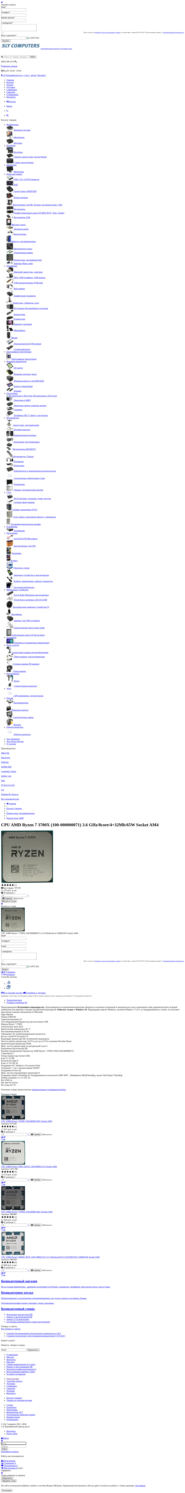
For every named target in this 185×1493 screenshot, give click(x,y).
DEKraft (5, 762)
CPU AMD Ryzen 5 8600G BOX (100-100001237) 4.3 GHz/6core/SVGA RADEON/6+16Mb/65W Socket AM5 (50, 1257)
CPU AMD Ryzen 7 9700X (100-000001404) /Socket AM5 (27, 1212)
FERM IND (6, 767)
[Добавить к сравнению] (3, 1137)
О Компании (12, 94)
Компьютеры (13, 124)
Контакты (11, 97)
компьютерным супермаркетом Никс (49, 1089)
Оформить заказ (9, 1481)
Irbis (3, 780)
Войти (4, 1449)
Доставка (11, 87)
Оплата (10, 85)
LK (2, 790)
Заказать (5, 41)
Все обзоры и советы (10, 1329)
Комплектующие (14, 174)
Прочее (10, 698)
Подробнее (140, 1485)
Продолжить (7, 1478)
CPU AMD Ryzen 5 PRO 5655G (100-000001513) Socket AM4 (29, 1166)
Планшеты (11, 637)
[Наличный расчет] (9, 983)
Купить (5, 969)
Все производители (10, 799)
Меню (9, 106)
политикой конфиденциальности (173, 32)
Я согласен (6, 1490)
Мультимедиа (13, 418)
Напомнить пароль (10, 1451)
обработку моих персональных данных (107, 32)
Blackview (5, 758)
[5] (13, 885)
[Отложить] (3, 1139)
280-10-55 (8, 61)
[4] (10, 885)
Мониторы (12, 165)
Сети (9, 492)
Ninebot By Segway (10, 794)
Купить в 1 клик (9, 901)
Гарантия (11, 92)
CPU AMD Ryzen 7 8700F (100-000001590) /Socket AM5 (26, 1121)
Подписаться (33, 1350)
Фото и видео (13, 645)
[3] (8, 885)
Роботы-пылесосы (15, 727)
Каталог (10, 82)
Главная (10, 80)
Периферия (12, 266)
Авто (9, 688)
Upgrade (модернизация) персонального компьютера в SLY (34, 1333)
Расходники (12, 533)
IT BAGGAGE (8, 785)
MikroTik (5, 753)
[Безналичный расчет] (9, 988)
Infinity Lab (6, 776)
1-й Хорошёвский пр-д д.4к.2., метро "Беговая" (24, 75)
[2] (5, 885)
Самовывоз (12, 90)
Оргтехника (12, 393)
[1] (2, 885)
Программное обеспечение (19, 352)
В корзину (8, 898)
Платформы (12, 527)
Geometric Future (8, 771)
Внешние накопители (17, 361)
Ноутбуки (11, 145)
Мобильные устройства (17, 590)
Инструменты (13, 674)
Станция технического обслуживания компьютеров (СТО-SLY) (36, 1336)
